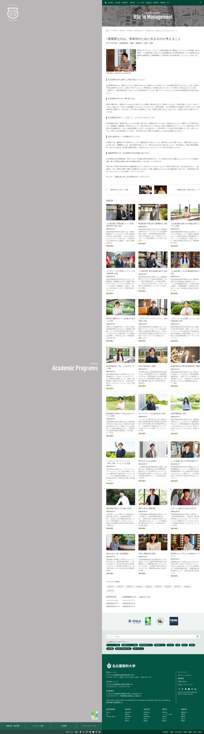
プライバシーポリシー (185, 675)
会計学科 (164, 716)
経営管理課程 (110, 709)
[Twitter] (83, 732)
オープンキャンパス (89, 726)
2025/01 (120, 586)
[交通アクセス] (80, 732)
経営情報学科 (128, 716)
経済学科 (146, 714)
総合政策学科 (147, 716)
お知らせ (127, 718)
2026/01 (110, 586)
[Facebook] (87, 732)
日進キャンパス (111, 672)
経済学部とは (147, 712)
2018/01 (187, 586)
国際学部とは (184, 712)
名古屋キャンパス (112, 681)
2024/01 (130, 586)
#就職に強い (139, 43)
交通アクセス (69, 732)
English (76, 732)
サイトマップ (182, 672)
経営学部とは (128, 712)
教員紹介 (127, 720)
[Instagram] (96, 732)
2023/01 (139, 586)
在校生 (195, 732)
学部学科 (132, 2)
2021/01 (158, 586)
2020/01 (168, 586)
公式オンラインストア (185, 684)
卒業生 (200, 732)
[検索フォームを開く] (200, 2)
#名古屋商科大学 (124, 43)
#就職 (131, 43)
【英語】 (111, 716)
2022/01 (149, 586)
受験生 (172, 732)
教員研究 (125, 2)
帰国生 (185, 732)
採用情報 (181, 678)
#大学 (145, 43)
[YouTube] (93, 732)
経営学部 (122, 30)
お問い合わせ (182, 681)
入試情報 (64, 726)
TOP (109, 30)
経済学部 (147, 709)
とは (108, 712)
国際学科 (183, 716)
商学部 (164, 709)
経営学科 (129, 30)
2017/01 (110, 590)
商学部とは (165, 712)
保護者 (190, 732)
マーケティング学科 (167, 714)
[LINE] (90, 732)
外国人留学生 (178, 732)
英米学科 (183, 714)
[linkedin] (99, 732)
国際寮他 (162, 2)
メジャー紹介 (140, 2)
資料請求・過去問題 (12, 726)
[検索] (197, 636)
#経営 (151, 43)
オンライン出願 (38, 726)
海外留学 (155, 2)
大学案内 (110, 2)
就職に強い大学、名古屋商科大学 (126, 176)
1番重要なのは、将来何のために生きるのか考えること (161, 30)
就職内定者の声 (139, 30)
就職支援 (148, 2)
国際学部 (184, 709)
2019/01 (177, 586)
